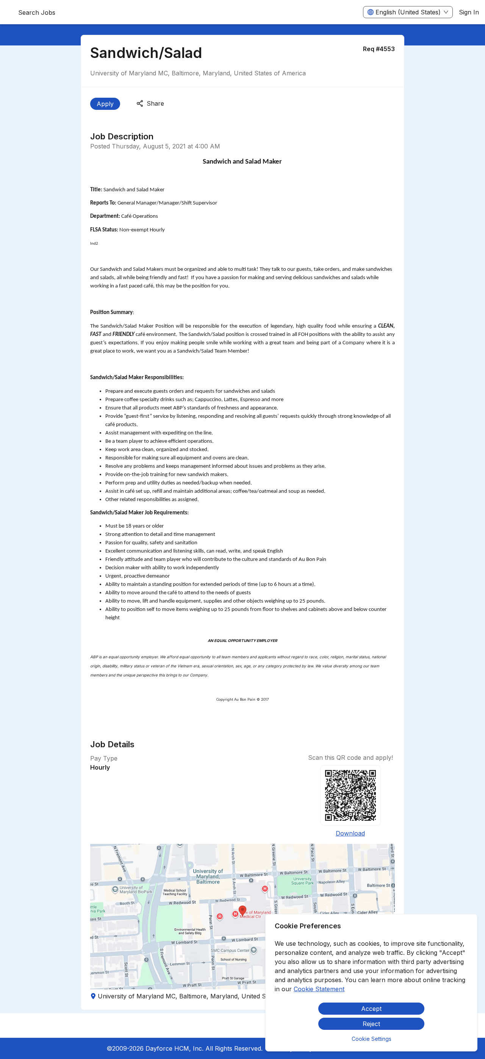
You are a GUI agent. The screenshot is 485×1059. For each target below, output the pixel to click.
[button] (242, 916)
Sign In (469, 12)
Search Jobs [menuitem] (36, 12)
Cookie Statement (319, 989)
